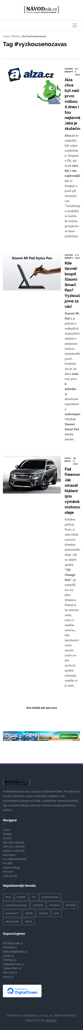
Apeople (51, 1020)
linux (8, 897)
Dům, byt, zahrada (14, 846)
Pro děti (7, 863)
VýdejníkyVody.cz (13, 964)
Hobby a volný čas (14, 850)
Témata (15, 36)
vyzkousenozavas (16, 905)
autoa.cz (8, 976)
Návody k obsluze (13, 842)
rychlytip (38, 905)
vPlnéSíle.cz (10, 947)
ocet (56, 913)
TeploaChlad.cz (12, 968)
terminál (71, 905)
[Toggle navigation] (74, 25)
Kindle (29, 913)
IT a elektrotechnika (14, 859)
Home (6, 36)
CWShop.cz (10, 960)
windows (54, 905)
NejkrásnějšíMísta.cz (15, 951)
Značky (7, 838)
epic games (12, 921)
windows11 (12, 913)
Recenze (8, 871)
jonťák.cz (8, 956)
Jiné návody (10, 876)
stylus (28, 921)
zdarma (43, 913)
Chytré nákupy (11, 867)
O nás (6, 830)
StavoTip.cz (10, 972)
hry (34, 897)
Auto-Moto (9, 855)
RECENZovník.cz (13, 943)
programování (50, 897)
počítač (21, 897)
